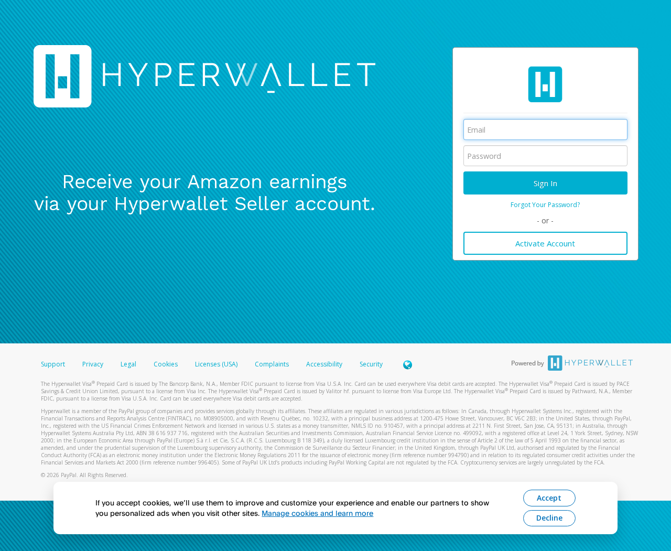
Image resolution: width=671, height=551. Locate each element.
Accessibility (324, 364)
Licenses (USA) (217, 364)
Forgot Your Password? (545, 204)
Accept (549, 498)
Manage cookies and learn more (317, 513)
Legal (128, 364)
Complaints (272, 364)
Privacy (92, 364)
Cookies (166, 364)
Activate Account (545, 243)
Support (53, 364)
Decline (549, 518)
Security (371, 364)
